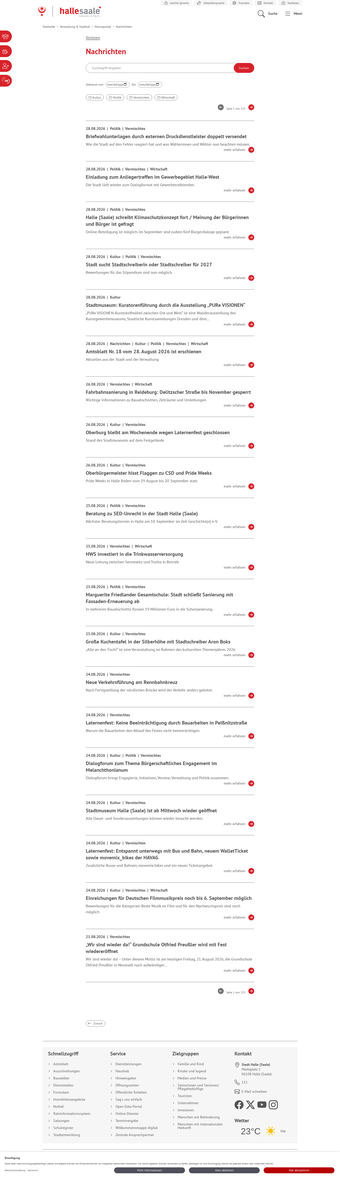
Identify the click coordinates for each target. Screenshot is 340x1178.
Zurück (97, 1023)
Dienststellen (63, 1085)
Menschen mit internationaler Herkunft (200, 1126)
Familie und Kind (191, 1064)
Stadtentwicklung (66, 1135)
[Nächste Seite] (249, 107)
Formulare (61, 1092)
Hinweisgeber (125, 1078)
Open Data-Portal (128, 1106)
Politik (116, 97)
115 (245, 1082)
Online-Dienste (126, 1113)
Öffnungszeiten (127, 1085)
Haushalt (122, 1071)
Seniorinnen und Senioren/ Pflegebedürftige (198, 1087)
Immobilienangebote (69, 1099)
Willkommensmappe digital (136, 1128)
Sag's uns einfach (128, 1099)
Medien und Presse (192, 1078)
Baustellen (61, 1078)
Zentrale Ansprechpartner (134, 1135)
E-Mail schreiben (254, 1091)
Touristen (185, 1096)
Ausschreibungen (66, 1071)
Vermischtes (141, 97)
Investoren (186, 1110)
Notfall (58, 1106)
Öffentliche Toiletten (131, 1092)
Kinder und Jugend (192, 1071)
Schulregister (63, 1128)
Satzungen (61, 1120)
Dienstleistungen (128, 1064)
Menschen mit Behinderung (199, 1117)
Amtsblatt (60, 1064)
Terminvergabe (126, 1120)
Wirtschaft (168, 97)
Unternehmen (188, 1103)
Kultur (96, 97)
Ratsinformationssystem (71, 1113)
